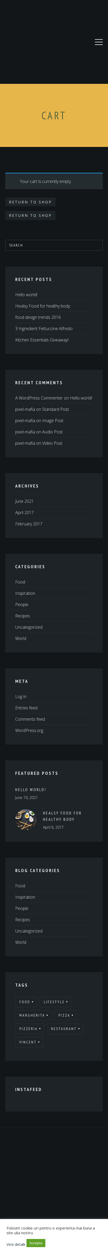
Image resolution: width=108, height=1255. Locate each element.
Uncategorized (28, 627)
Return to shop (30, 201)
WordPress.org (29, 730)
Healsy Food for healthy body (42, 306)
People (21, 604)
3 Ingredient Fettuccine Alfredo (44, 328)
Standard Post (55, 409)
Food (20, 582)
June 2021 (24, 501)
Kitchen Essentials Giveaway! (41, 340)
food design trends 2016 (38, 317)
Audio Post (52, 432)
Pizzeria (28, 1028)
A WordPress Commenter (39, 398)
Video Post (52, 443)
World (20, 638)
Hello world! (26, 295)
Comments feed (30, 719)
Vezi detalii (16, 1244)
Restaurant (64, 1028)
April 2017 (24, 512)
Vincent (28, 1042)
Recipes (22, 616)
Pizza (64, 1015)
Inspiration (25, 593)
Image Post (52, 420)
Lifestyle (54, 1002)
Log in (20, 696)
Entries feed (26, 708)
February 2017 (28, 524)
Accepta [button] (36, 1243)
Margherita (32, 1015)
